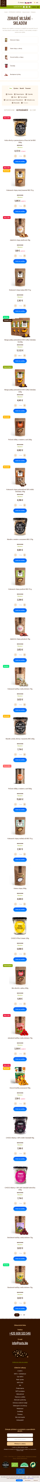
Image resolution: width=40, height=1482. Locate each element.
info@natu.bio (20, 1343)
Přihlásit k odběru (20, 1443)
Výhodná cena (31, 100)
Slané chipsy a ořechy (16, 48)
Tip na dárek (23, 97)
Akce (15, 97)
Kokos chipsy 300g (20, 888)
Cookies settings (21, 1456)
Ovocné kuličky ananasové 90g (20, 1088)
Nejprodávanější (22, 110)
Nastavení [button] (36, 1480)
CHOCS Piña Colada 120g (20, 938)
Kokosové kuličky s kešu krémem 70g (20, 689)
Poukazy (20, 1414)
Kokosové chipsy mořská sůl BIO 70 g (20, 838)
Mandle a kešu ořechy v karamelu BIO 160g (20, 739)
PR (20, 1385)
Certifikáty (20, 1411)
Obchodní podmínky (20, 1400)
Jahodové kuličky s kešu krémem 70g (20, 1038)
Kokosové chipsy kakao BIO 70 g (20, 290)
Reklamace (20, 1408)
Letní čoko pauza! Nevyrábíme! (14, 100)
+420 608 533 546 (20, 1333)
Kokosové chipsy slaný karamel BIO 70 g (20, 190)
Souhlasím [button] (19, 1480)
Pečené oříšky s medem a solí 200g (20, 439)
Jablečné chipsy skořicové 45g (20, 240)
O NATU (20, 1371)
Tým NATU (20, 1376)
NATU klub (20, 1382)
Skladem (25, 103)
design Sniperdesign (22, 1458)
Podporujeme (20, 1388)
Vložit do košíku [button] (20, 161)
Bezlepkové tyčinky (15, 74)
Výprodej (30, 94)
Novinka (10, 94)
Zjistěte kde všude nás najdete (20, 1362)
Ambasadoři (20, 1420)
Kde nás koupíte (20, 1417)
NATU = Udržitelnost (20, 1374)
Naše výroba (20, 1379)
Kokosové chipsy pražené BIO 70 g (20, 589)
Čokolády (12, 66)
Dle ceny (33, 110)
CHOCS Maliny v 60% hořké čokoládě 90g (20, 1138)
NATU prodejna (20, 1391)
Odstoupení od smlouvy (20, 1405)
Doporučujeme (20, 94)
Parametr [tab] (28, 88)
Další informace (30, 1478)
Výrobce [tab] (15, 88)
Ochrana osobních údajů (20, 1403)
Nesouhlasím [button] (27, 1480)
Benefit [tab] (22, 88)
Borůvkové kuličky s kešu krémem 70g (20, 1237)
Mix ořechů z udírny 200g (20, 988)
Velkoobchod (20, 1394)
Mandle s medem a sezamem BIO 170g (20, 539)
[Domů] (3, 2)
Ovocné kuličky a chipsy (16, 57)
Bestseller (17, 103)
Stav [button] (10, 88)
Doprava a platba (20, 1397)
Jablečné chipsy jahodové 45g (20, 639)
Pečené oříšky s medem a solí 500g (20, 788)
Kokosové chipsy (14, 40)
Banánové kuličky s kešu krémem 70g (20, 1287)
